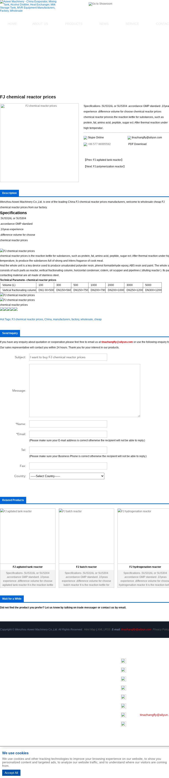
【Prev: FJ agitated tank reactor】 (104, 159)
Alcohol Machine (64, 672)
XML (100, 629)
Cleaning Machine (65, 715)
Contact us (7, 692)
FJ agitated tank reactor (28, 566)
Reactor (58, 709)
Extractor (59, 696)
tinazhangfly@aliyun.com (147, 137)
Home (12, 23)
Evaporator (61, 660)
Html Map (90, 629)
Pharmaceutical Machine (70, 733)
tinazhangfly (148, 687)
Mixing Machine (64, 666)
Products (73, 23)
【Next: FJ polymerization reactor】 (105, 166)
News (103, 23)
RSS (107, 629)
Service (132, 23)
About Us (40, 23)
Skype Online (96, 137)
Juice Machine (63, 727)
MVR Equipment (64, 703)
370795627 (144, 705)
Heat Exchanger (64, 678)
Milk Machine (62, 690)
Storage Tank (62, 684)
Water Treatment (65, 740)
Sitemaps (6, 700)
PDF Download (137, 144)
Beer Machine (63, 721)
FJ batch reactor (86, 566)
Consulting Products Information (107, 152)
